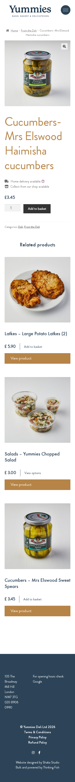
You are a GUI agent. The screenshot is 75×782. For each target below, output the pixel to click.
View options (32, 473)
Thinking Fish (51, 767)
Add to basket (37, 208)
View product (21, 358)
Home (14, 30)
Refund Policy (37, 742)
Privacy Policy (37, 737)
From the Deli (29, 30)
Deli (20, 227)
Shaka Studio (51, 762)
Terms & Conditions (37, 732)
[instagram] (33, 752)
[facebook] (39, 752)
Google (37, 681)
